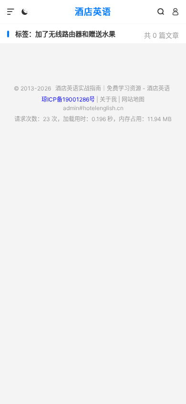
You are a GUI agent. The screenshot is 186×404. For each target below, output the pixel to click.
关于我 (108, 99)
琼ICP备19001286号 (68, 99)
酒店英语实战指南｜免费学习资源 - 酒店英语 (112, 88)
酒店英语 (93, 12)
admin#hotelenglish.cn (93, 108)
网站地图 (133, 99)
